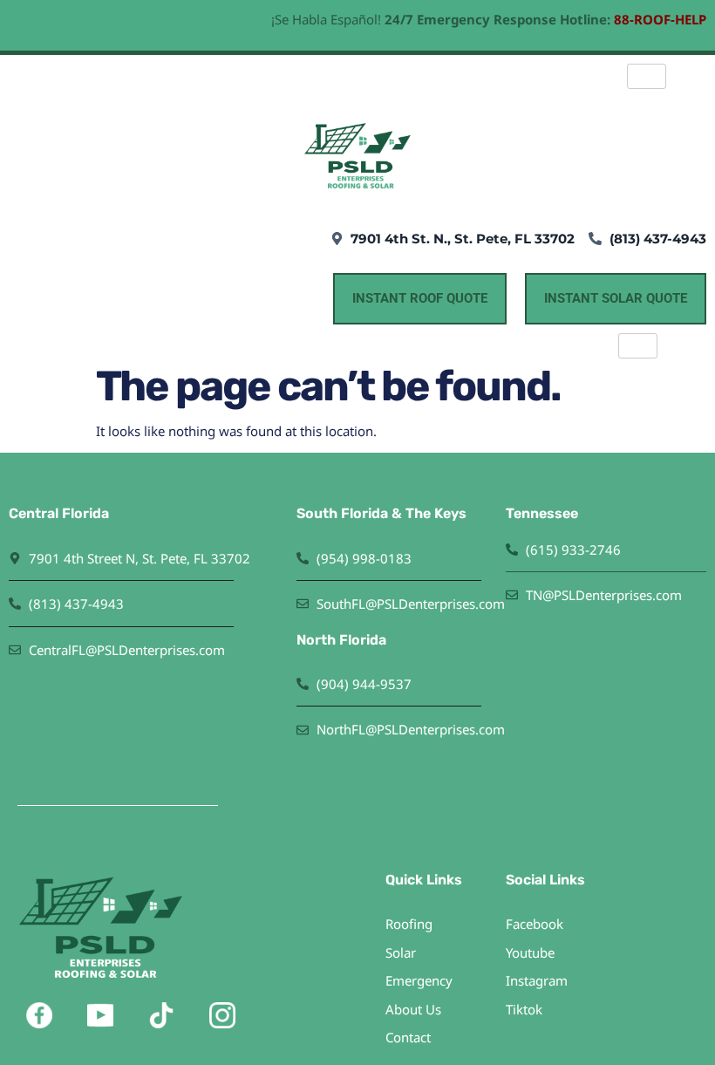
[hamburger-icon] (646, 76)
